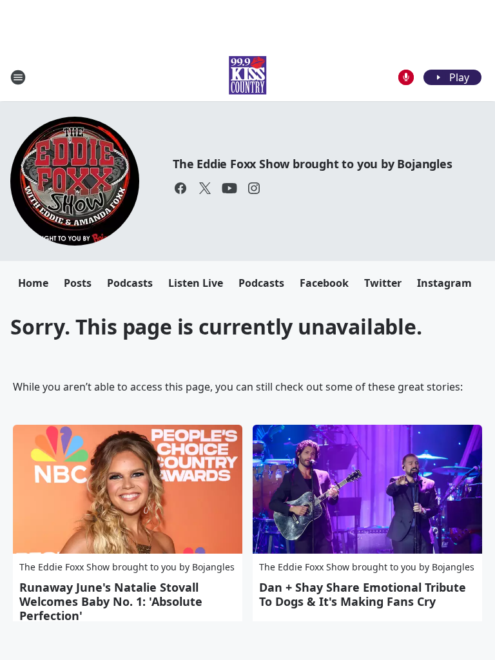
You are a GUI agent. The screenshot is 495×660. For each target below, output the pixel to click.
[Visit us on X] (205, 188)
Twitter (383, 283)
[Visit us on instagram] (254, 188)
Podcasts (130, 283)
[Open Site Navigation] (18, 77)
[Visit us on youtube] (229, 188)
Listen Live (195, 283)
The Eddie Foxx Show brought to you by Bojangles (312, 163)
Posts (78, 283)
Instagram (444, 283)
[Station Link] (247, 77)
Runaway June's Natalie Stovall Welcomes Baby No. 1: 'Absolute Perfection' (110, 601)
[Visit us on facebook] (180, 188)
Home (33, 283)
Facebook (324, 283)
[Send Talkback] (406, 77)
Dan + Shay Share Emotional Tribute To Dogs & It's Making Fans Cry (362, 594)
